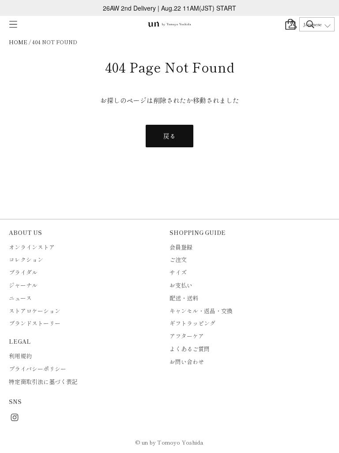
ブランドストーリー (34, 323)
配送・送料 (184, 298)
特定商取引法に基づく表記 (43, 381)
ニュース (20, 298)
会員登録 (181, 247)
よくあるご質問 (190, 349)
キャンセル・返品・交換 (201, 311)
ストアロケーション (34, 311)
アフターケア (187, 336)
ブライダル (23, 272)
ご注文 (178, 259)
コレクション (26, 259)
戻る (169, 135)
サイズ (178, 272)
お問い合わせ (187, 361)
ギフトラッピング (192, 323)
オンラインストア (32, 247)
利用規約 (20, 356)
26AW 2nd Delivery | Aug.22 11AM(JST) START (169, 8)
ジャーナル (23, 285)
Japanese (312, 24)
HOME (18, 42)
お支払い (181, 285)
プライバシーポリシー (37, 369)
